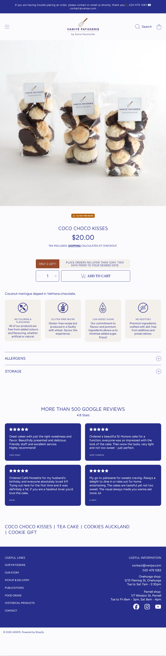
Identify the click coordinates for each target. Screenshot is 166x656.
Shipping (74, 245)
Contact (11, 610)
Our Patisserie (15, 564)
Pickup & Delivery (17, 580)
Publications (14, 587)
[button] (7, 26)
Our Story (12, 572)
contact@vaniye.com (146, 565)
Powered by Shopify (33, 632)
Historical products (20, 602)
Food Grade (13, 595)
